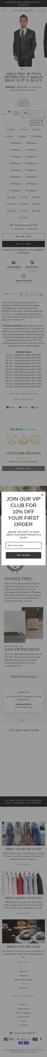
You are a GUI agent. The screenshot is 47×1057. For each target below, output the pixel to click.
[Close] (42, 495)
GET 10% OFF (23, 555)
